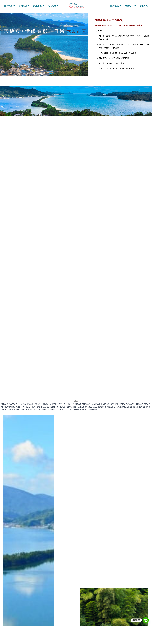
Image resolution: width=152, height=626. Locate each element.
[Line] (146, 620)
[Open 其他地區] (58, 6)
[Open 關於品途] (120, 6)
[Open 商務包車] (135, 6)
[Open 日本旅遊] (14, 6)
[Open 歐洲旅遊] (29, 6)
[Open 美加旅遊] (43, 6)
